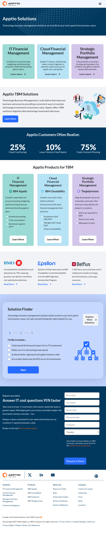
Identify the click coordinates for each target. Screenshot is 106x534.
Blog (55, 493)
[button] (100, 3)
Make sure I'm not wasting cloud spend (30, 350)
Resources (57, 485)
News (80, 501)
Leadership (82, 493)
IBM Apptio (32, 489)
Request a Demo (75, 461)
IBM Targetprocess (35, 501)
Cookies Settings (78, 522)
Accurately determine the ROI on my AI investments (36, 359)
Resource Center (59, 489)
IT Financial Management (13, 489)
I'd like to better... (17, 340)
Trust (80, 497)
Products (31, 485)
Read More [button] (9, 284)
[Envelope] (52, 475)
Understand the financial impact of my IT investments (37, 345)
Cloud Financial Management (9, 494)
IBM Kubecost (33, 497)
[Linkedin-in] (41, 475)
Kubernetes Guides (60, 497)
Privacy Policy (65, 522)
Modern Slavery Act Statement (27, 525)
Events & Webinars (60, 505)
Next (23, 369)
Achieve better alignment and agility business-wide (36, 354)
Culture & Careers (85, 489)
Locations (82, 505)
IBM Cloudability (34, 493)
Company (82, 485)
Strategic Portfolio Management (10, 500)
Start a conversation (28, 428)
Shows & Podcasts (60, 501)
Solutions (6, 485)
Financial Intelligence (11, 505)
